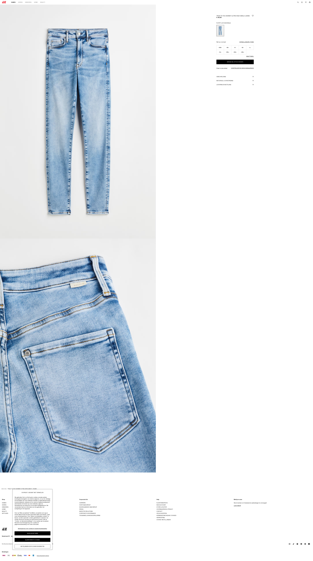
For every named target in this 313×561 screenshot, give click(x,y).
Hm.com (3, 489)
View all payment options (43, 555)
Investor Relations (86, 511)
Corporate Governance (87, 513)
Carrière (82, 502)
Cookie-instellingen (163, 519)
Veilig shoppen (161, 513)
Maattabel (250, 56)
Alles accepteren (32, 533)
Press (81, 509)
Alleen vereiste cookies (32, 540)
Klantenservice (162, 502)
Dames (13, 2)
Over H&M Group (84, 505)
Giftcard (5, 513)
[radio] (220, 30)
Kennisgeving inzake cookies (166, 515)
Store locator (161, 507)
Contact (159, 511)
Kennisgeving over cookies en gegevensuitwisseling (32, 528)
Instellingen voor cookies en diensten (32, 546)
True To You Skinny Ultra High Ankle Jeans (22, 489)
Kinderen (28, 2)
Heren (20, 2)
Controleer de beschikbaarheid (242, 68)
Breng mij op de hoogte (235, 62)
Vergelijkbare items (246, 42)
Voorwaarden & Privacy (164, 509)
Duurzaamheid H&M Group (88, 507)
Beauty (42, 2)
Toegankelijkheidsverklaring (89, 515)
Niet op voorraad (221, 42)
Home (36, 2)
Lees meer (237, 505)
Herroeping (160, 517)
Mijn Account (161, 505)
